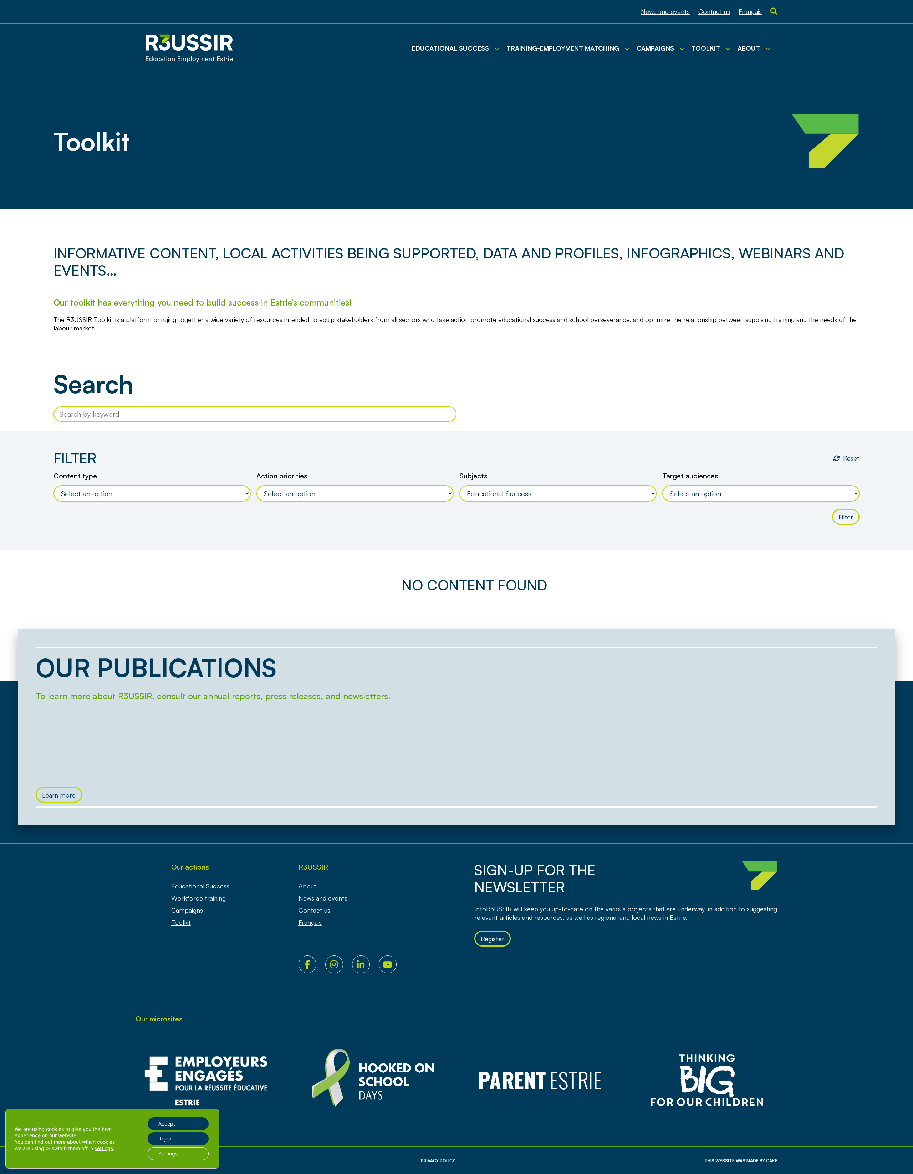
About (307, 886)
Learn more (59, 795)
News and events (665, 11)
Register (492, 939)
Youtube (392, 964)
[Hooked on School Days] (373, 1081)
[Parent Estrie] (540, 1081)
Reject (165, 1138)
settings (104, 1148)
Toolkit (181, 922)
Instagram (338, 964)
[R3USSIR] (189, 48)
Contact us (714, 11)
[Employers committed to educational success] (206, 1081)
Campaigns (187, 910)
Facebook (312, 964)
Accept (166, 1124)
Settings (168, 1153)
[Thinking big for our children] (707, 1081)
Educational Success (200, 886)
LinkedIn (365, 964)
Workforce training (198, 898)
